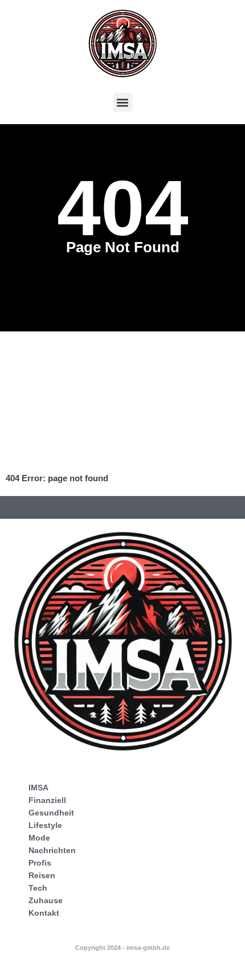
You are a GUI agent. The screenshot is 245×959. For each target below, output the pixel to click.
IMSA (38, 787)
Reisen (41, 875)
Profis (39, 862)
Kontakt (43, 912)
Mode (39, 837)
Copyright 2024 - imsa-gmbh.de (122, 947)
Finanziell (47, 800)
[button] (122, 102)
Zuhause (45, 900)
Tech (37, 887)
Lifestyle (45, 825)
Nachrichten (52, 850)
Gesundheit (51, 812)
